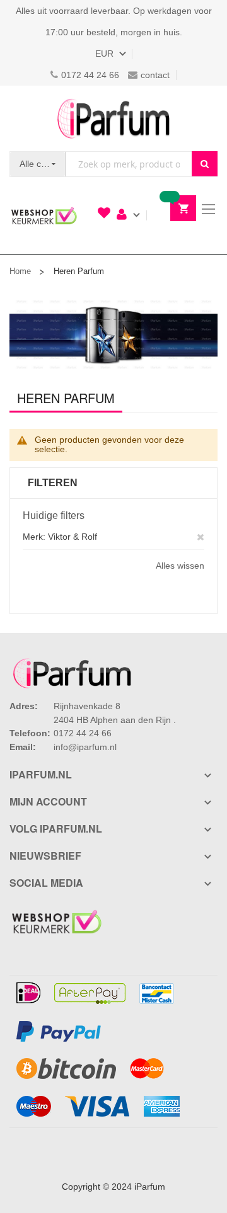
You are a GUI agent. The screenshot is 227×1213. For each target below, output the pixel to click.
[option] (113, 334)
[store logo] (113, 118)
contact (155, 75)
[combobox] (128, 164)
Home (20, 271)
